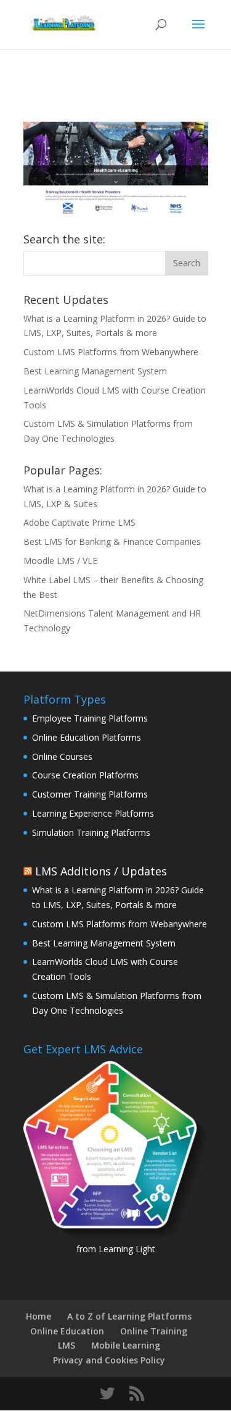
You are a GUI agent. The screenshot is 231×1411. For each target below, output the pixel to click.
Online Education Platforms (86, 737)
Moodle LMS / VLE (60, 561)
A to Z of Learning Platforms (129, 1316)
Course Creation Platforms (85, 775)
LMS (66, 1345)
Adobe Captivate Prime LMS (79, 522)
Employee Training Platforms (90, 718)
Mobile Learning (125, 1345)
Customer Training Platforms (90, 794)
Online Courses (62, 756)
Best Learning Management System (95, 371)
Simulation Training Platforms (91, 832)
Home (38, 1316)
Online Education (67, 1331)
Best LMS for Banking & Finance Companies (112, 541)
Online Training (153, 1331)
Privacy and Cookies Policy (109, 1360)
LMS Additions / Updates (101, 871)
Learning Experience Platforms (93, 813)
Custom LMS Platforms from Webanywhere (110, 352)
